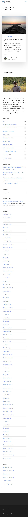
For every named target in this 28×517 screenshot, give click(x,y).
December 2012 (8, 354)
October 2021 (7, 224)
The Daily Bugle (8, 484)
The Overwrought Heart (10, 183)
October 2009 (7, 451)
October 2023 (7, 214)
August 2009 (7, 458)
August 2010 (7, 418)
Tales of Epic (7, 480)
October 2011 (7, 391)
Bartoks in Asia (7, 467)
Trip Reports (7, 154)
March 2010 (6, 435)
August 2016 (7, 274)
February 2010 (7, 438)
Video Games (7, 158)
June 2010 (6, 425)
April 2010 (6, 431)
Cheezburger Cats (8, 470)
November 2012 (8, 358)
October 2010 (7, 411)
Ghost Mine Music (8, 477)
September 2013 (8, 338)
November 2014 (8, 308)
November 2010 (8, 408)
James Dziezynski (12, 57)
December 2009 (8, 445)
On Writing (6, 134)
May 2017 (6, 257)
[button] (25, 2)
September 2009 (8, 455)
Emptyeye (6, 474)
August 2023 (7, 217)
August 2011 (7, 394)
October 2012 (7, 361)
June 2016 (6, 277)
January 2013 (7, 351)
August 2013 (7, 341)
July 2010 (6, 421)
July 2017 (6, 251)
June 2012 (6, 371)
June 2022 (6, 221)
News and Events (8, 131)
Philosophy (6, 141)
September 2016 (8, 271)
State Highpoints (8, 148)
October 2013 (7, 334)
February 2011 (7, 401)
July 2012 (6, 368)
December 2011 (8, 384)
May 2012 (6, 374)
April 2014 (6, 324)
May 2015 (6, 297)
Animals (5, 121)
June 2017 (6, 254)
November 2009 (8, 448)
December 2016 (8, 267)
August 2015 (7, 291)
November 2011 (8, 388)
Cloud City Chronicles (9, 124)
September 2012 (8, 364)
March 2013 (6, 348)
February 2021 (7, 231)
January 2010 (7, 441)
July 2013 (6, 344)
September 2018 (8, 244)
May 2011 (6, 398)
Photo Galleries (8, 36)
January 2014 (7, 331)
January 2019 (7, 241)
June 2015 (6, 294)
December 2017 (8, 247)
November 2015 (8, 287)
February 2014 (7, 328)
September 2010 (8, 415)
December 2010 (8, 404)
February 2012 (7, 378)
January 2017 (7, 264)
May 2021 (6, 227)
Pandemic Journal (8, 138)
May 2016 (6, 281)
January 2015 (7, 304)
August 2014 (7, 311)
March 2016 (6, 284)
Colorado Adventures (9, 128)
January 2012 (7, 381)
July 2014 (6, 314)
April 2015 (6, 301)
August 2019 (7, 237)
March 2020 (7, 234)
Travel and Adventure (9, 151)
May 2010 (6, 428)
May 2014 (6, 321)
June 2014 (6, 318)
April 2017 (6, 261)
